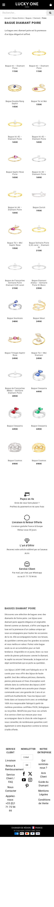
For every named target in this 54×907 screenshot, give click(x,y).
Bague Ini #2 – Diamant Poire (15, 138)
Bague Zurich (39, 207)
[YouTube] (24, 780)
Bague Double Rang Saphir (15, 102)
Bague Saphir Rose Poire (15, 173)
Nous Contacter (10, 789)
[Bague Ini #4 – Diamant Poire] (39, 150)
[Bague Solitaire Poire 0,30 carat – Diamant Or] (39, 221)
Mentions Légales (43, 792)
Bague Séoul (39, 318)
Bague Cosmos (15, 461)
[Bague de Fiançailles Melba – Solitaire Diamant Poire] (15, 366)
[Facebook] (24, 774)
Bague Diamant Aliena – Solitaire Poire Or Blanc (39, 283)
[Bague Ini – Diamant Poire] (15, 44)
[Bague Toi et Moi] (39, 79)
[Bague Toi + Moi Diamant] (39, 331)
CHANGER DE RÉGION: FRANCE (27, 828)
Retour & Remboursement (10, 767)
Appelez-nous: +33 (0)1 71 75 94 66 (10, 803)
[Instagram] (30, 780)
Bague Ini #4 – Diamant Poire (39, 173)
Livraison (10, 760)
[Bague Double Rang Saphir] (15, 79)
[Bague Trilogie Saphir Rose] (15, 331)
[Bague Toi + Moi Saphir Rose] (15, 221)
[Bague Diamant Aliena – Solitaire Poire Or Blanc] (39, 258)
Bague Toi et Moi (39, 101)
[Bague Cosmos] (15, 438)
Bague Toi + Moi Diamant (39, 354)
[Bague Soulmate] (15, 296)
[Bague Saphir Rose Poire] (15, 150)
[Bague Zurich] (39, 185)
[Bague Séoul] (39, 296)
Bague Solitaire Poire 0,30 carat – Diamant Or (39, 245)
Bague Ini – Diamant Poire (15, 67)
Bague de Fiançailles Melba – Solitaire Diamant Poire (15, 390)
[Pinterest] (27, 786)
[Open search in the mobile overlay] (27, 13)
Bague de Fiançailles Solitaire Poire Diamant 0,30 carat (15, 283)
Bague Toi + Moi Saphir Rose (14, 244)
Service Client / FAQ (10, 778)
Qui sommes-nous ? (43, 764)
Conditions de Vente (43, 801)
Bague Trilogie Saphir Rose (15, 354)
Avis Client (43, 775)
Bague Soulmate (15, 318)
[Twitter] (30, 774)
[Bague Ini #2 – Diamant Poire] (15, 114)
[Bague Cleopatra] (39, 366)
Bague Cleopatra (39, 388)
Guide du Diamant (43, 784)
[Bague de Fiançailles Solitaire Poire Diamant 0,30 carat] (15, 258)
